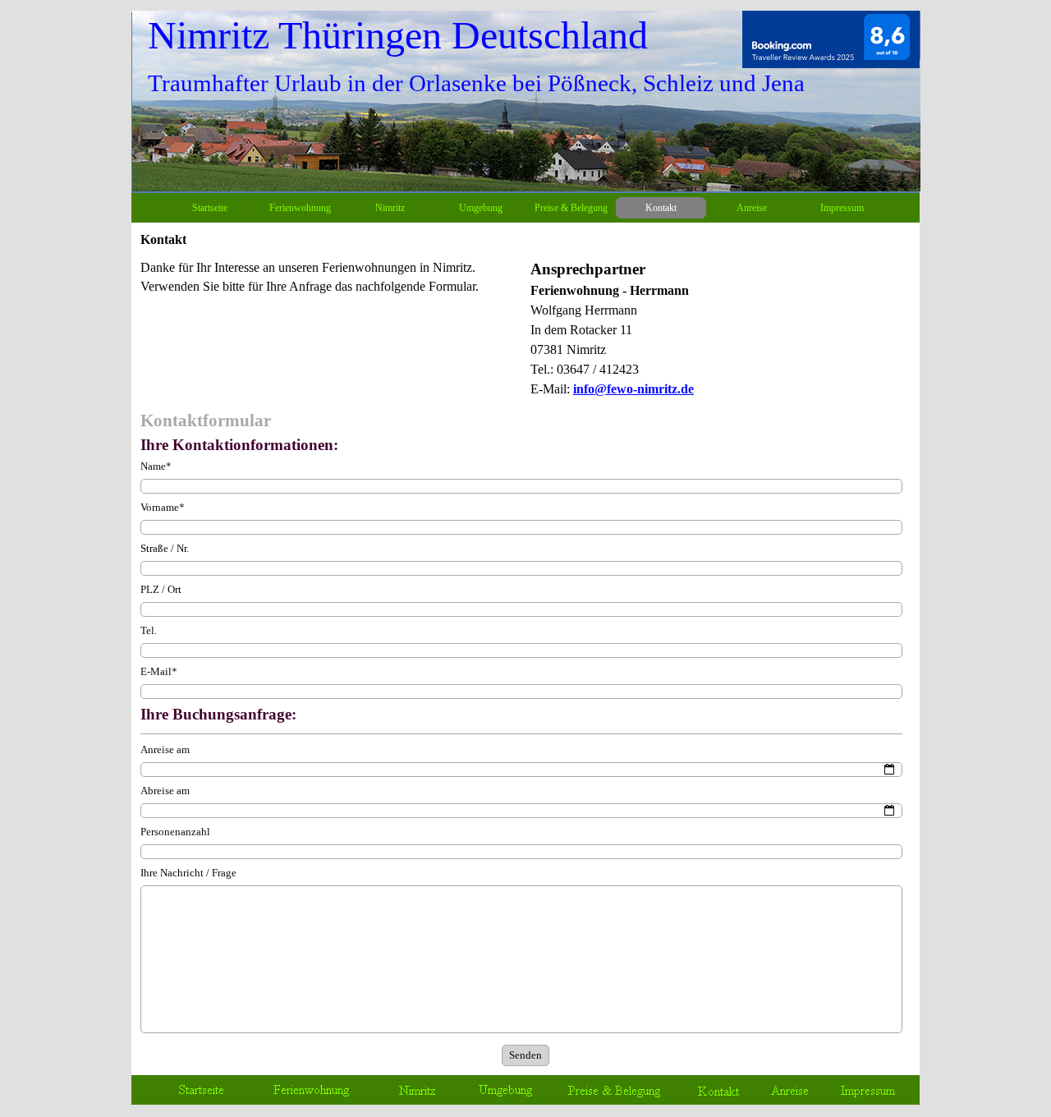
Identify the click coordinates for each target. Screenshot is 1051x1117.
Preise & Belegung (571, 208)
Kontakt (661, 208)
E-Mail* (158, 671)
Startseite (209, 208)
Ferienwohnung (300, 208)
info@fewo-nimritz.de (633, 389)
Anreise (752, 208)
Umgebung (481, 208)
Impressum (842, 208)
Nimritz (390, 208)
